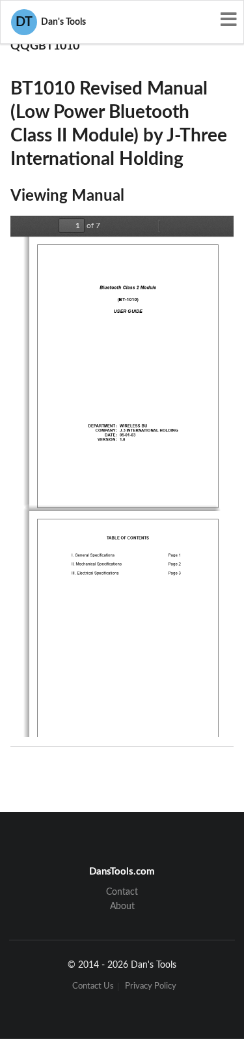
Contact (122, 892)
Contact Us (93, 987)
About (122, 906)
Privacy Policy (150, 987)
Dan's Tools (51, 22)
